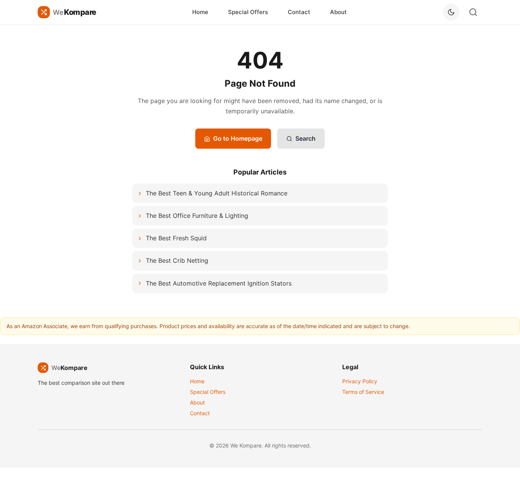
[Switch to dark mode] (451, 12)
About (338, 12)
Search (305, 138)
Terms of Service (363, 392)
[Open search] (473, 12)
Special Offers (248, 12)
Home (200, 12)
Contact (299, 12)
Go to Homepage (237, 138)
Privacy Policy (359, 381)
